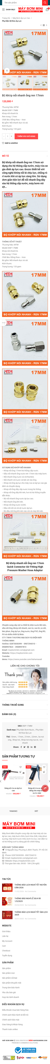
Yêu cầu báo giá (9, 992)
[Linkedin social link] (31, 747)
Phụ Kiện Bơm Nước (25, 730)
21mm (27, 737)
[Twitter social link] (24, 747)
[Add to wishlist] (20, 767)
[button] (20, 772)
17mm (20, 737)
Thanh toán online (10, 1029)
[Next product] (46, 25)
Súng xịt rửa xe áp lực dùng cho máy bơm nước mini (37, 790)
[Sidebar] (3, 322)
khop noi (16, 740)
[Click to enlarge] (7, 70)
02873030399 (16, 644)
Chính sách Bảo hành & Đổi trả (15, 1015)
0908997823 (7, 647)
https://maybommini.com (23, 861)
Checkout (6, 951)
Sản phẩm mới (8, 973)
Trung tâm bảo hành (11, 987)
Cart (4, 946)
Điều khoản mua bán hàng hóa (15, 1010)
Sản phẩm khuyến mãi (11, 983)
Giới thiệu (6, 931)
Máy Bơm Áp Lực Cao (21, 18)
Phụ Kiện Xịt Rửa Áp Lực (12, 21)
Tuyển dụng (7, 955)
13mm (13, 737)
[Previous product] (41, 25)
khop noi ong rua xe (29, 740)
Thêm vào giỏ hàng (26, 136)
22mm (34, 737)
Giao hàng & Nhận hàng (12, 1024)
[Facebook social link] (21, 747)
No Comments (30, 891)
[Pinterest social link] (28, 747)
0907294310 (29, 644)
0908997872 (20, 647)
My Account (7, 941)
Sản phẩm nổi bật (9, 978)
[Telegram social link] (35, 747)
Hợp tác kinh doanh (10, 997)
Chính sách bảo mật (10, 1020)
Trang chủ (6, 18)
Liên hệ (5, 936)
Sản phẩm (6, 968)
